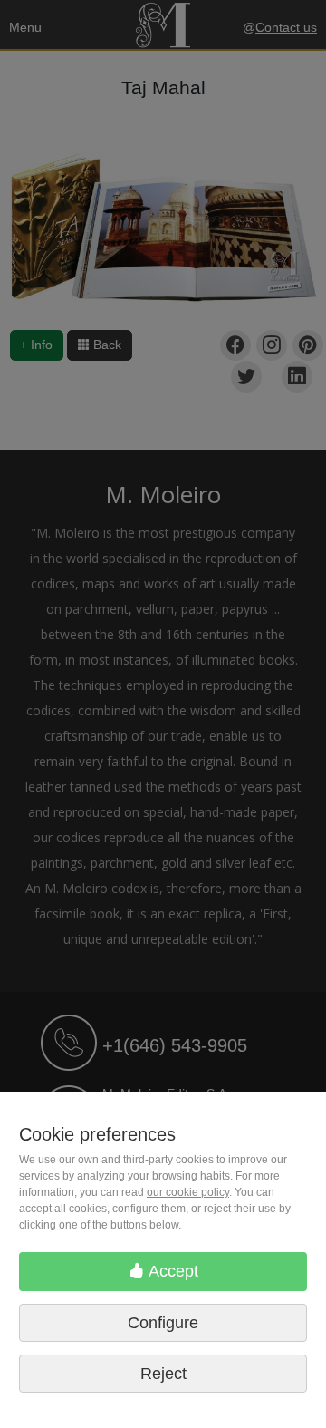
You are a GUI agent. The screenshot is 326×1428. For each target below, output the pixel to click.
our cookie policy (188, 1192)
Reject (163, 1374)
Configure (163, 1323)
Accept (171, 1271)
